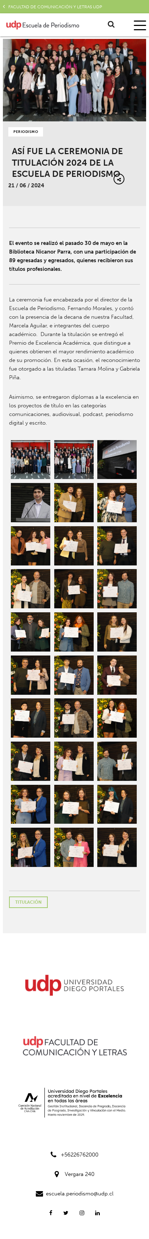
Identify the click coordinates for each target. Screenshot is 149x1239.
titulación (28, 902)
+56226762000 (79, 1154)
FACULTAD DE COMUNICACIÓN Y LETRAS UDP (55, 6)
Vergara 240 (79, 1174)
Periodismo (25, 132)
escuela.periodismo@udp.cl (80, 1193)
